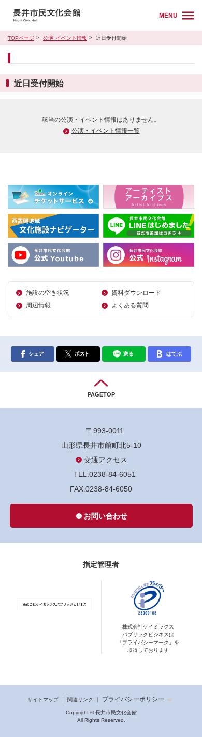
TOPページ (21, 38)
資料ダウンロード (136, 292)
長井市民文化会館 (81, 15)
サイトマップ (43, 699)
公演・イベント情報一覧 (105, 130)
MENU (168, 15)
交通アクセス (105, 460)
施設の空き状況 (47, 292)
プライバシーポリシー (133, 699)
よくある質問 (130, 305)
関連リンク (80, 699)
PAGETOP (101, 394)
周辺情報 (38, 305)
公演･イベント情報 (65, 38)
